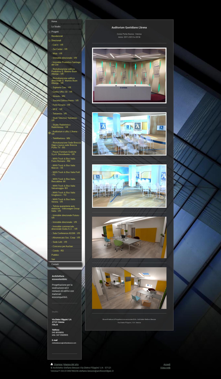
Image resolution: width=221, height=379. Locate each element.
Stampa (58, 364)
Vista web (165, 367)
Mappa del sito (71, 364)
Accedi (167, 364)
